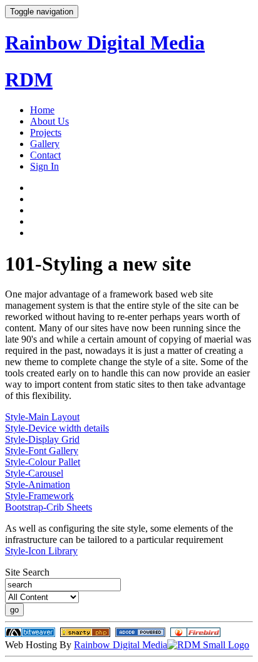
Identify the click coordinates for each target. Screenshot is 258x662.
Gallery (44, 143)
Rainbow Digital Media (120, 644)
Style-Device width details (57, 428)
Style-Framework (39, 495)
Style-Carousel (34, 473)
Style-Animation (37, 484)
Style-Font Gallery (41, 450)
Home (42, 110)
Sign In (44, 166)
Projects (45, 132)
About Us (49, 121)
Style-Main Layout (42, 416)
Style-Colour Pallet (42, 462)
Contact (45, 155)
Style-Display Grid (42, 439)
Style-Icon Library (41, 551)
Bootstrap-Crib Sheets (48, 507)
